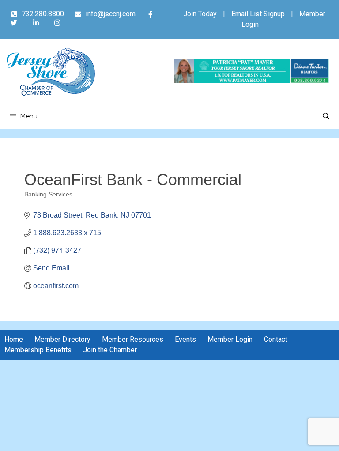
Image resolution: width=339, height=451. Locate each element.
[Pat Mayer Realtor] (251, 81)
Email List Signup (258, 14)
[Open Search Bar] (326, 116)
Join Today (200, 14)
